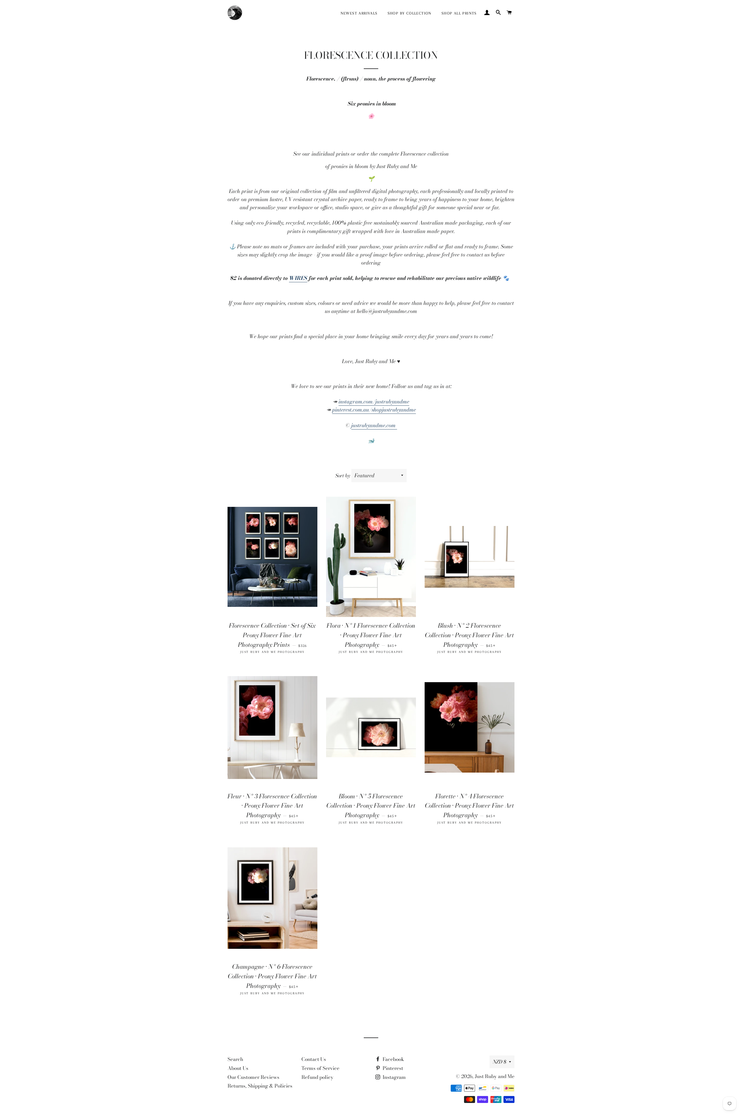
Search (235, 1059)
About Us (238, 1068)
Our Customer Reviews (253, 1077)
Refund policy (317, 1077)
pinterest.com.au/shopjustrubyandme (374, 410)
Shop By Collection (410, 13)
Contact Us (313, 1059)
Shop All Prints (459, 13)
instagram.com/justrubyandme (374, 401)
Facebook (392, 1059)
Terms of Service (320, 1068)
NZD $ (499, 1062)
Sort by (342, 475)
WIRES (298, 278)
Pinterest (392, 1068)
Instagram (393, 1077)
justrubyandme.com (374, 425)
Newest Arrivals (359, 13)
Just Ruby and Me (494, 1076)
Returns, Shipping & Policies (260, 1086)
